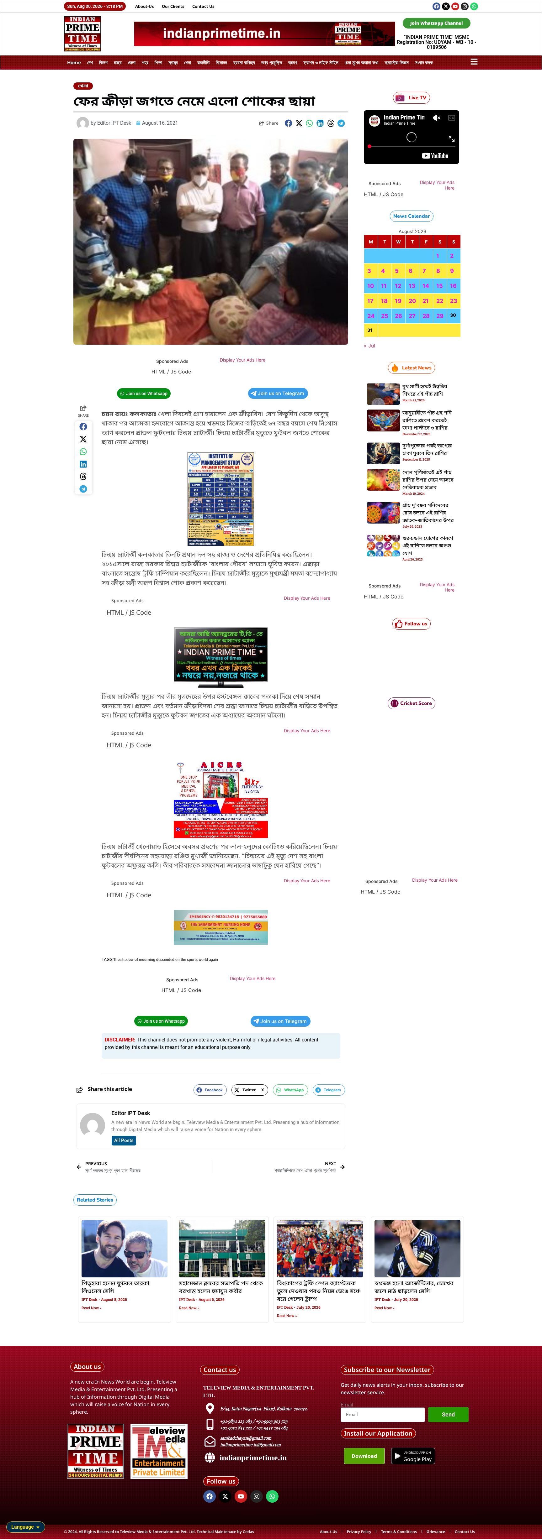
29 (440, 316)
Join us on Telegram (281, 393)
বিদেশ (103, 62)
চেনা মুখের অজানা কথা (361, 62)
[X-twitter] (446, 6)
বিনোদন (221, 62)
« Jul (369, 345)
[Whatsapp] (474, 6)
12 (398, 286)
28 (426, 316)
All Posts (124, 1140)
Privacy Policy (359, 1531)
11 (384, 286)
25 (384, 316)
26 (398, 316)
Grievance (436, 1531)
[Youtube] (455, 6)
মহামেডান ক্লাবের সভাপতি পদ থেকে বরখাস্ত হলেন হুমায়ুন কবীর (221, 1287)
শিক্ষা (158, 62)
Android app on (417, 1452)
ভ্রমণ (292, 62)
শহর (145, 62)
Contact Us (203, 6)
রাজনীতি (203, 62)
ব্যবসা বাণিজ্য (244, 62)
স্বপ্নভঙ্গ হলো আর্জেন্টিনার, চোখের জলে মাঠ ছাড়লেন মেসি (414, 1287)
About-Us (144, 6)
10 (370, 286)
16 (453, 286)
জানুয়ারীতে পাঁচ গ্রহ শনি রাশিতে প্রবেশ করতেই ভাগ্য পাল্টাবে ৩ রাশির (427, 421)
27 (412, 316)
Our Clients (173, 6)
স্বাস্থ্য (173, 62)
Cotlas (248, 1531)
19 (398, 301)
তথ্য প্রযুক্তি (271, 62)
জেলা (132, 62)
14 (425, 286)
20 (412, 301)
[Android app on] (398, 1456)
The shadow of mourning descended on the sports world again (165, 959)
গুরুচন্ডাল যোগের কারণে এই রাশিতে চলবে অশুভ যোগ (427, 546)
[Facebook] (436, 6)
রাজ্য (118, 62)
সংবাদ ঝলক (424, 62)
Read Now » (92, 1308)
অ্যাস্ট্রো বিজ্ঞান (397, 62)
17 (370, 301)
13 (412, 286)
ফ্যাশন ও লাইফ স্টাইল (320, 62)
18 (384, 301)
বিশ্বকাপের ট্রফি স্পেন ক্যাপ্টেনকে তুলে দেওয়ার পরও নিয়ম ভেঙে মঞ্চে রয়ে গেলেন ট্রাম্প (319, 1291)
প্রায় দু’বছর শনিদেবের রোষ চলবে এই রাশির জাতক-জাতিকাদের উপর (428, 513)
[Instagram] (465, 6)
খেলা (187, 62)
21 (425, 301)
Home (74, 62)
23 (453, 301)
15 (439, 286)
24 (371, 316)
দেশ (90, 62)
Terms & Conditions (399, 1531)
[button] (288, 123)
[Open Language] (37, 1527)
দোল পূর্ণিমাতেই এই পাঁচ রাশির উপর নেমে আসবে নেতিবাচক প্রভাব (428, 480)
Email (347, 1404)
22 (439, 301)
